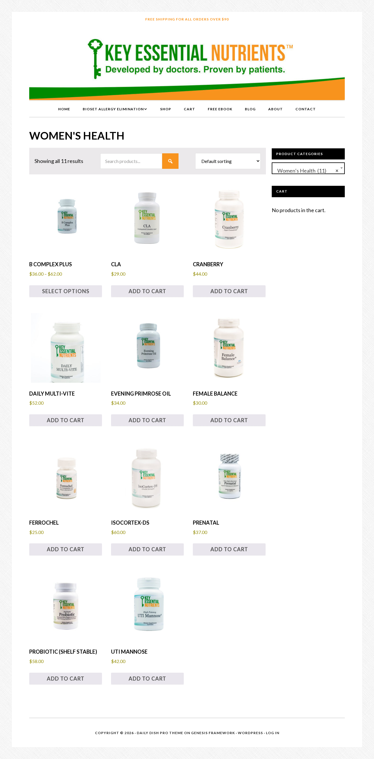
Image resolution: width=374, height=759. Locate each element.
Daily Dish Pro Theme (160, 733)
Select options (65, 291)
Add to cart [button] (147, 291)
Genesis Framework (213, 733)
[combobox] (308, 168)
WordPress (250, 733)
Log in (272, 733)
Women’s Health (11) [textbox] (306, 170)
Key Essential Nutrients (187, 63)
